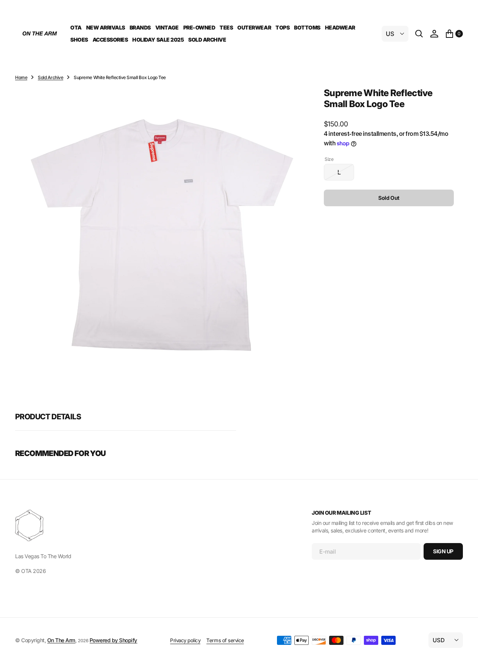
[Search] (419, 33)
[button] (434, 34)
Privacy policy (185, 640)
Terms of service (225, 640)
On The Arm (61, 640)
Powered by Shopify (113, 640)
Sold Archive (50, 77)
